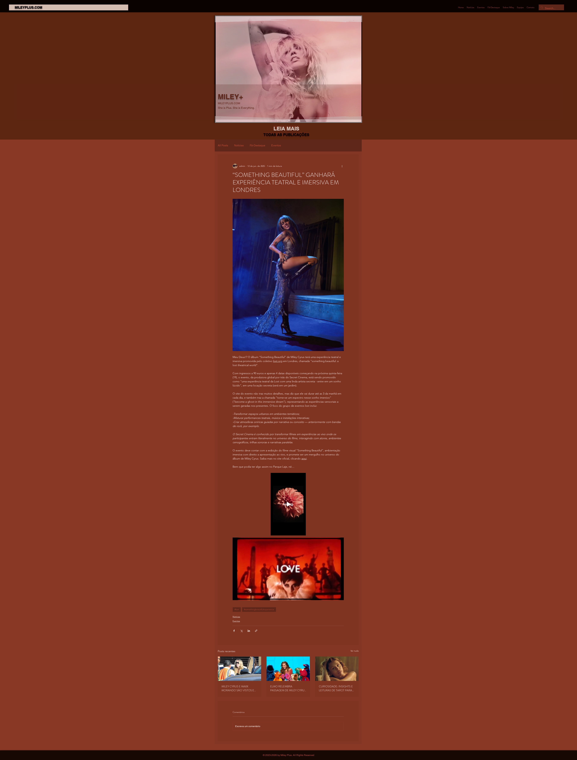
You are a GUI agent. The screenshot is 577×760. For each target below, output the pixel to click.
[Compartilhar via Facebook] (234, 630)
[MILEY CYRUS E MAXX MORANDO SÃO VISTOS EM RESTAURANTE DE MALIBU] (239, 669)
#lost (237, 609)
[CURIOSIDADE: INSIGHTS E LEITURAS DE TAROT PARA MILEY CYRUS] (337, 669)
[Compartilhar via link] (256, 630)
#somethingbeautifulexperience (259, 609)
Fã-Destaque (257, 145)
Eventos (276, 145)
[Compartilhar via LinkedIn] (248, 630)
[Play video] (288, 504)
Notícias (239, 145)
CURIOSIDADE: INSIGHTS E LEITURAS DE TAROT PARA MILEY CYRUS (336, 688)
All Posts (223, 145)
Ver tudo (355, 650)
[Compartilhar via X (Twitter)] (241, 630)
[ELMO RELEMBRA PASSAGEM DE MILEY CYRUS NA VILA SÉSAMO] (288, 669)
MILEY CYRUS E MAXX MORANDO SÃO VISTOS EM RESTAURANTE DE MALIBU (238, 688)
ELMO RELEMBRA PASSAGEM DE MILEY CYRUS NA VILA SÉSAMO (288, 688)
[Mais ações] (342, 166)
